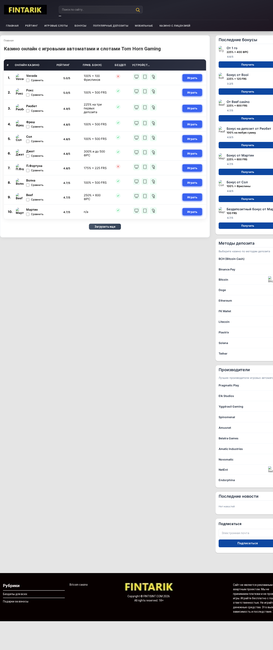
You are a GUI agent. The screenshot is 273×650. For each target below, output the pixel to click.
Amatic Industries (231, 449)
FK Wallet (225, 311)
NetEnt (223, 469)
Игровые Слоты (56, 25)
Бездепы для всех (15, 594)
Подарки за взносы (15, 601)
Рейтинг (31, 25)
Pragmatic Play (229, 385)
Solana (223, 343)
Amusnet (225, 427)
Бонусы (81, 25)
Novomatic (226, 459)
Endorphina (227, 480)
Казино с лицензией (174, 25)
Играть (192, 78)
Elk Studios (226, 396)
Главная (12, 25)
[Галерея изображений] (149, 587)
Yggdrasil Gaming (231, 406)
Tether (223, 353)
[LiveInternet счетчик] (9, 626)
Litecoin (224, 321)
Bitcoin (223, 279)
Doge (222, 290)
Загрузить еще (105, 226)
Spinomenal (227, 417)
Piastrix (224, 332)
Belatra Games (228, 438)
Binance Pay (227, 269)
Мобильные (144, 25)
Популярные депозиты (111, 25)
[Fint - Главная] (25, 10)
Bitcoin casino (79, 584)
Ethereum (225, 300)
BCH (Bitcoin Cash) (232, 258)
